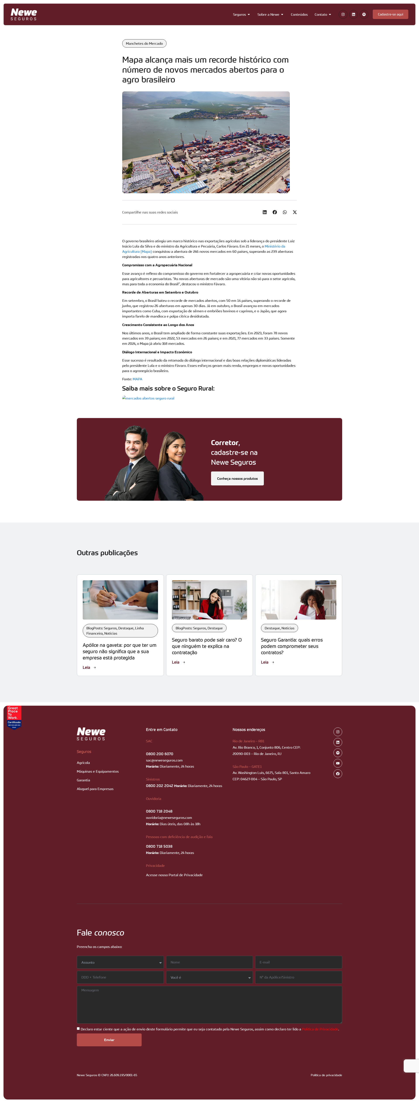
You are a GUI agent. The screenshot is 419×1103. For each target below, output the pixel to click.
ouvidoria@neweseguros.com (169, 817)
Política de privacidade (326, 1075)
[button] (265, 212)
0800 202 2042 (159, 785)
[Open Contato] (330, 14)
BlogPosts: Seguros (101, 628)
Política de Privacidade (320, 1029)
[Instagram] (343, 14)
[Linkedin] (353, 14)
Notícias (110, 633)
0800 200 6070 (159, 753)
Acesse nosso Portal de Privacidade (174, 875)
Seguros (84, 751)
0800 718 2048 (159, 811)
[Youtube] (337, 763)
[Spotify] (364, 14)
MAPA (137, 379)
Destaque (126, 628)
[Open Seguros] (249, 14)
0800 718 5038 (159, 846)
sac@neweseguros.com (164, 760)
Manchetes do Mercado (144, 43)
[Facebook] (337, 773)
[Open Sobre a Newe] (282, 14)
